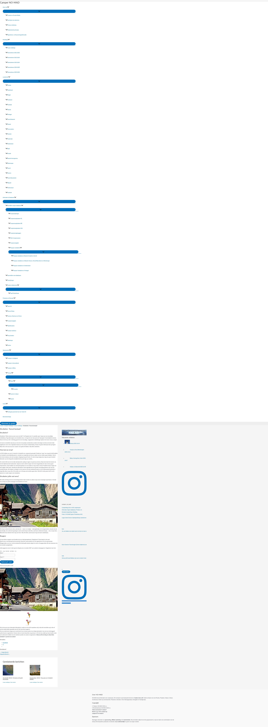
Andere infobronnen (12, 285)
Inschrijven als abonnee (13, 20)
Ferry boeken (10, 335)
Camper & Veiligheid (12, 358)
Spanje (9, 109)
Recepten (15, 389)
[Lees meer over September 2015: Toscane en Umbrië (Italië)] (35, 675)
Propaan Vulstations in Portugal (21, 270)
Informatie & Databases (8, 197)
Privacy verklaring (11, 25)
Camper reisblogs (8, 425)
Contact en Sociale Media (13, 15)
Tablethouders (10, 325)
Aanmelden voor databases (14, 275)
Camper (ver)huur (11, 330)
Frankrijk (9, 104)
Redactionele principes (13, 30)
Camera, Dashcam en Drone (14, 316)
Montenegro (10, 163)
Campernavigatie (14, 243)
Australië (9, 192)
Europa (9, 85)
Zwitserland (10, 143)
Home (1, 425)
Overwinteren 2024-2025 (13, 67)
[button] (8, 7)
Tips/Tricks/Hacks (14, 293)
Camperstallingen (14, 213)
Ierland (9, 124)
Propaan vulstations (15, 247)
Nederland (10, 90)
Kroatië (9, 153)
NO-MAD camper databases (14, 205)
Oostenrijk (9, 138)
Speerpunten (6, 350)
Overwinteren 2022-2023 (13, 57)
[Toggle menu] (39, 11)
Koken (11, 381)
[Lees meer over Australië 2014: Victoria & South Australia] (8, 675)
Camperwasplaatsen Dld (16, 228)
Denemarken (10, 129)
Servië (9, 168)
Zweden (9, 134)
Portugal (9, 114)
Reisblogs (5, 39)
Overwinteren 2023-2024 (13, 62)
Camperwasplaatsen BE (16, 223)
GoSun (9, 345)
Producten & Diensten (8, 298)
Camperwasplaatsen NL (16, 218)
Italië (8, 148)
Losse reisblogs (11, 47)
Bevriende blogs (7, 416)
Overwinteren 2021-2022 (13, 52)
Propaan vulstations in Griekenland (21, 265)
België (9, 95)
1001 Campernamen (15, 238)
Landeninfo (5, 77)
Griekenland (10, 187)
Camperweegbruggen (15, 233)
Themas (9, 373)
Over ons (5, 7)
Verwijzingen (10, 280)
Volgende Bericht (5, 654)
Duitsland (9, 99)
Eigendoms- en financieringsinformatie (16, 34)
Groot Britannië (11, 119)
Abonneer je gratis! (8, 423)
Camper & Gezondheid (13, 363)
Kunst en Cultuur (14, 394)
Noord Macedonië (11, 178)
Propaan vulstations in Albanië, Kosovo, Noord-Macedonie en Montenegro (31, 260)
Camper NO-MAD (10, 2)
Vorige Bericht (4, 652)
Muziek (12, 398)
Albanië (9, 182)
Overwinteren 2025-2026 (13, 72)
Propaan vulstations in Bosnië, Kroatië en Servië (25, 256)
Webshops (10, 340)
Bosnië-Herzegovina (12, 158)
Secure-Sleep (10, 311)
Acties (4, 403)
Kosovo (9, 173)
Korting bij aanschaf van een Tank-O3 (16, 411)
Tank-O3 (9, 306)
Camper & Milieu (11, 368)
